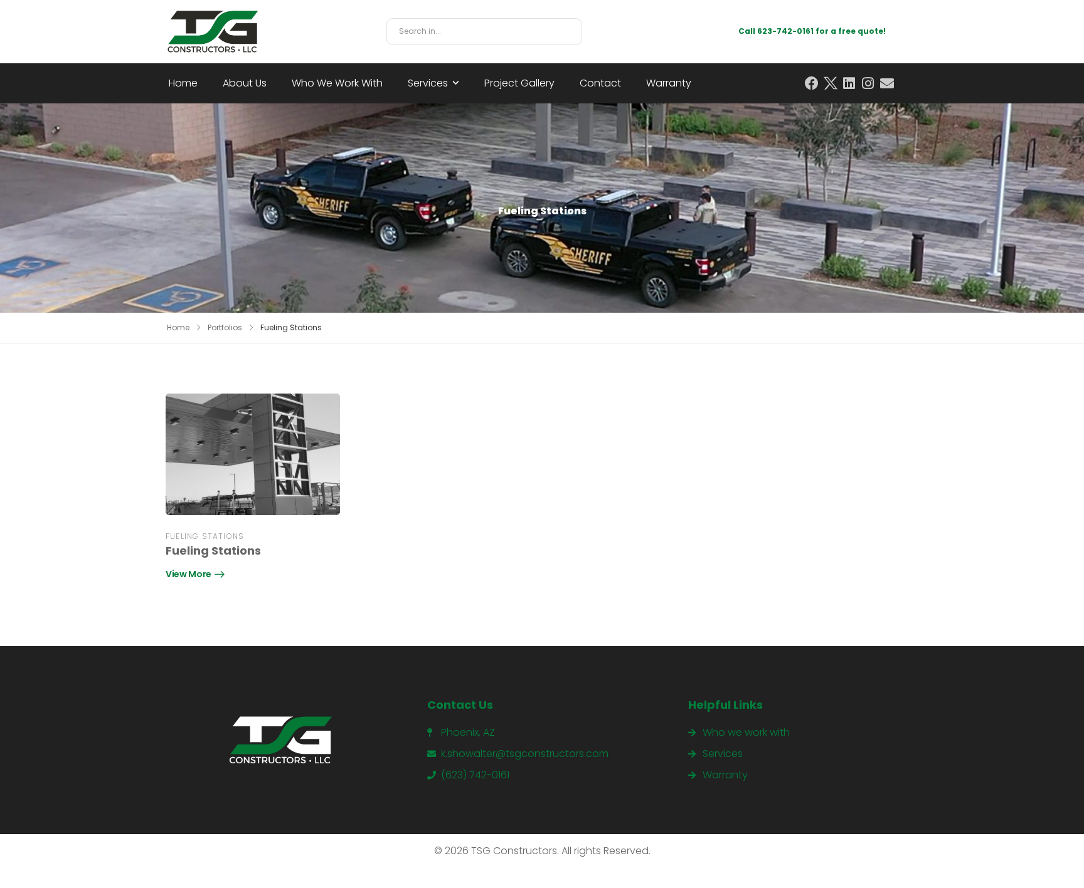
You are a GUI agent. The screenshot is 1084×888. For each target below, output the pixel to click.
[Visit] (253, 454)
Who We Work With (337, 83)
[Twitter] (830, 83)
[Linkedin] (849, 83)
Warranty (668, 83)
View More (188, 575)
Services (428, 83)
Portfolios (225, 327)
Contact (600, 83)
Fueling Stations (205, 536)
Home (183, 83)
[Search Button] (569, 31)
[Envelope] (887, 83)
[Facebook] (812, 83)
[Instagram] (868, 83)
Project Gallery (519, 83)
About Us (245, 83)
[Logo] (213, 31)
